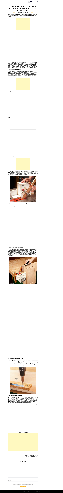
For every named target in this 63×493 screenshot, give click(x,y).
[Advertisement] (23, 24)
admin (29, 12)
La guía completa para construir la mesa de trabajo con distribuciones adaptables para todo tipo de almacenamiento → (31, 455)
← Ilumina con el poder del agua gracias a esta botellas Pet (14, 455)
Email (24, 476)
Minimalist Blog (34, 491)
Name (9, 476)
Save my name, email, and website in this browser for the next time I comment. (23, 484)
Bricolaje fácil (31, 1)
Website (9, 480)
